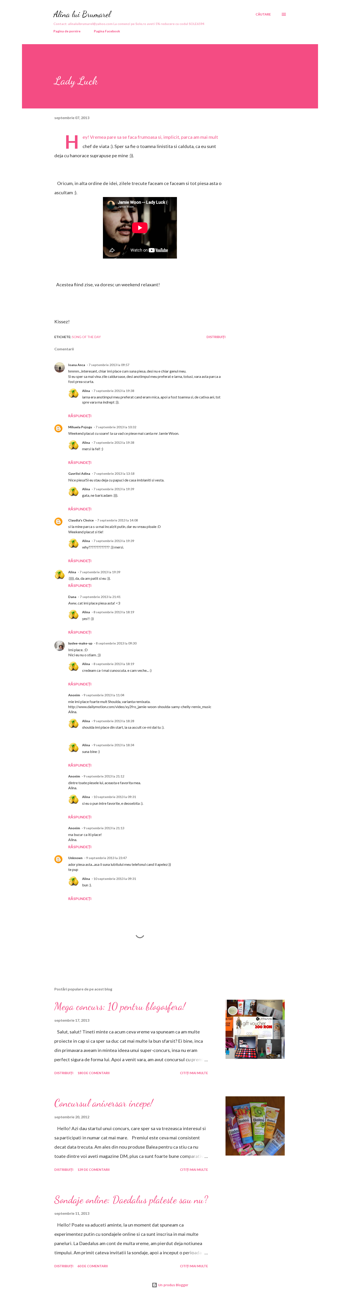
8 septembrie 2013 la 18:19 (113, 612)
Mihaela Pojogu (80, 427)
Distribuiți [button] (216, 337)
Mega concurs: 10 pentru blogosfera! (119, 1006)
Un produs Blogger (172, 1285)
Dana (72, 597)
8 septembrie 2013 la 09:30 (116, 643)
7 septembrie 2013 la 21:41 (100, 597)
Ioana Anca (76, 365)
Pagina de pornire (66, 31)
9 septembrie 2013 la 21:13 (103, 828)
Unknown (75, 858)
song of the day (86, 337)
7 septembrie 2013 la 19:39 (113, 489)
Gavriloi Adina (79, 473)
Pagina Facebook (107, 31)
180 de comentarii (93, 1073)
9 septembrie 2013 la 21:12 (103, 776)
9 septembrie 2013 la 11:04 (103, 695)
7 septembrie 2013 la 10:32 (116, 427)
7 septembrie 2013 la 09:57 (109, 365)
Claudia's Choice (81, 520)
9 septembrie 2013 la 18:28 (113, 721)
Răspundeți (79, 415)
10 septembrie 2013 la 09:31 (114, 797)
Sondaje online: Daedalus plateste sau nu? (131, 1200)
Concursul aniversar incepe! (103, 1103)
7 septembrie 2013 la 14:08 (117, 520)
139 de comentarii (93, 1170)
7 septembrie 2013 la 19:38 (113, 391)
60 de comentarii (92, 1266)
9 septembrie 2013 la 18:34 (113, 745)
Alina (86, 391)
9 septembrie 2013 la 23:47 (106, 858)
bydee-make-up (80, 643)
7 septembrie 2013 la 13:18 (114, 473)
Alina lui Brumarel (82, 14)
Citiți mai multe (194, 1073)
